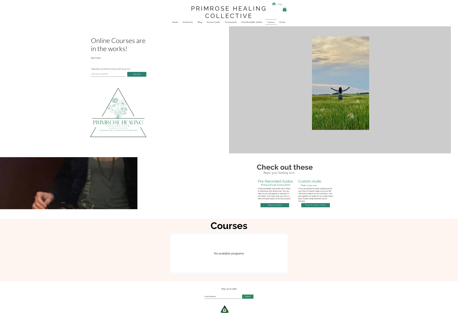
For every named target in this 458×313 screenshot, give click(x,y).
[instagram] (224, 309)
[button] (285, 9)
